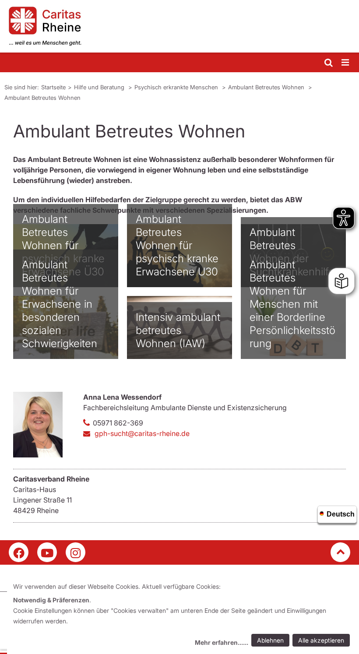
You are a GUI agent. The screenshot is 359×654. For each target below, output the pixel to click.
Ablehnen (270, 640)
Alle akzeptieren (321, 640)
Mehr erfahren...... (221, 642)
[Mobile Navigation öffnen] (345, 63)
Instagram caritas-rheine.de (75, 552)
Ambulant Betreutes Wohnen (267, 87)
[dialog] (183, 615)
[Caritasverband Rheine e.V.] (179, 26)
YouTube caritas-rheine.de (47, 552)
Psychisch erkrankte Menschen (177, 87)
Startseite (53, 87)
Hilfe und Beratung (100, 87)
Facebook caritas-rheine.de (18, 552)
